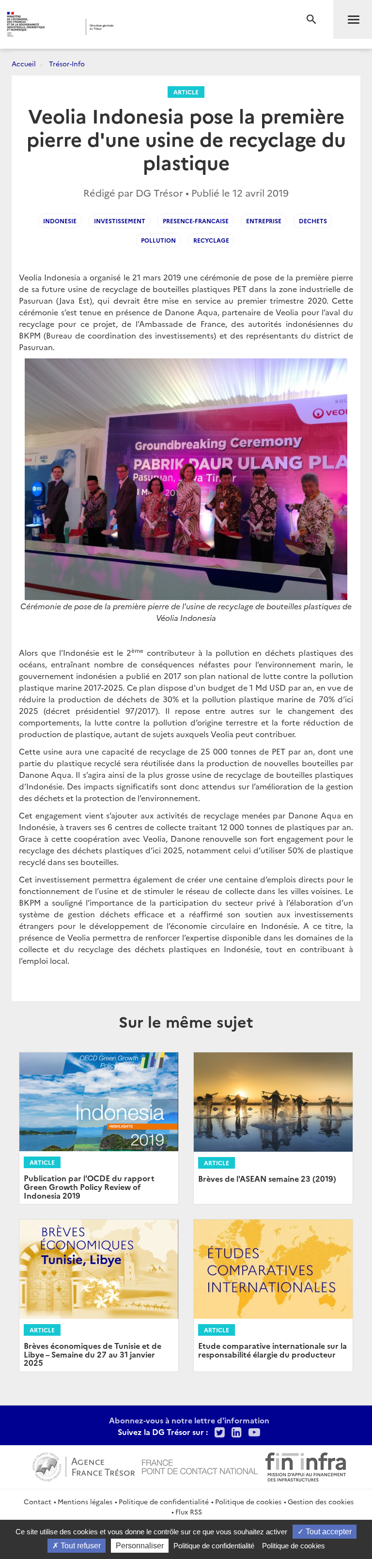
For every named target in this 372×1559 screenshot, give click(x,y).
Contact (37, 1501)
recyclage (211, 240)
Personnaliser (140, 1546)
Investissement (119, 220)
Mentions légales (85, 1501)
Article (186, 92)
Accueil (24, 63)
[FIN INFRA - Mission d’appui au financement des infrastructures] (305, 1465)
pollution (158, 240)
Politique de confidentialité (164, 1501)
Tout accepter (328, 1532)
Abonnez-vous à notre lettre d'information (189, 1420)
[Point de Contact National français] (200, 1465)
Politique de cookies (248, 1501)
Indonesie (60, 220)
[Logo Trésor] (148, 26)
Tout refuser (80, 1546)
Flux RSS (188, 1511)
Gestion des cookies (321, 1501)
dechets (313, 220)
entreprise (263, 220)
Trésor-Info (67, 63)
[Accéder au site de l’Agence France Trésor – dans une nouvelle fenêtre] (83, 1465)
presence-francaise (196, 220)
